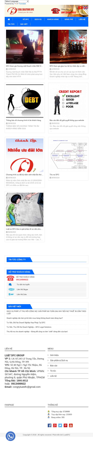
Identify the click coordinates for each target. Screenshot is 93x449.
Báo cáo (53, 366)
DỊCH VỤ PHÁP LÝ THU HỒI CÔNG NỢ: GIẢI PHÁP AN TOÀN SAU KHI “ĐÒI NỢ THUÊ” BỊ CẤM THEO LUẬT (46, 312)
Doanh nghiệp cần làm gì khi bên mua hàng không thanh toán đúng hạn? (35, 318)
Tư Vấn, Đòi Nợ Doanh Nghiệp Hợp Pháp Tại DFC (26, 323)
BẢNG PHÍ (69, 19)
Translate (22, 4)
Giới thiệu (54, 355)
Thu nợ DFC (54, 175)
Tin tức (11, 24)
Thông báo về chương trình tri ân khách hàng (23, 120)
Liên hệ (82, 19)
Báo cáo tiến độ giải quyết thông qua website (67, 120)
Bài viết (24, 24)
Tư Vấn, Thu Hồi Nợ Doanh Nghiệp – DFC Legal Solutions (29, 327)
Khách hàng (53, 19)
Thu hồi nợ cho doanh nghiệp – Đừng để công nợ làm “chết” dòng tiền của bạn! (37, 331)
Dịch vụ (38, 19)
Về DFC (26, 19)
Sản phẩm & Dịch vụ (59, 360)
